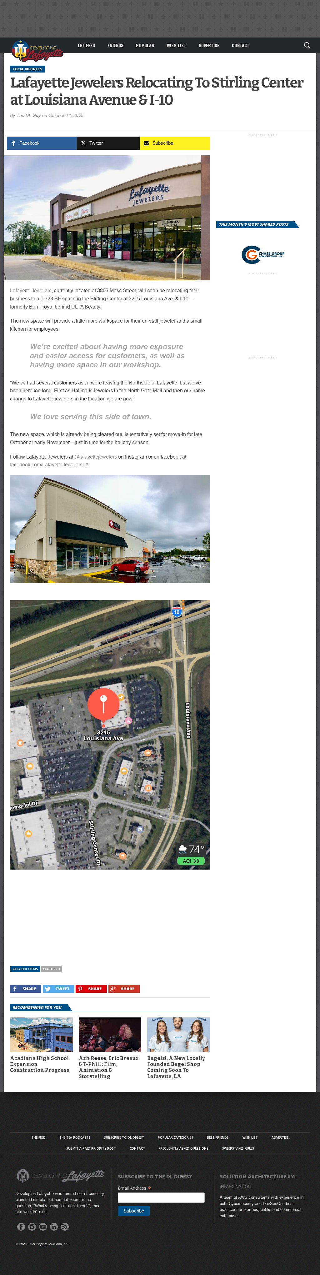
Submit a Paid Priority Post (91, 1148)
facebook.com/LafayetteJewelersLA (49, 464)
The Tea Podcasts (74, 1137)
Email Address (134, 1188)
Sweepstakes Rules (238, 1148)
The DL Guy (29, 115)
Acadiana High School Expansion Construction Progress (39, 1064)
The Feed (86, 45)
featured (51, 969)
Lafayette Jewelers (31, 290)
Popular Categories (175, 1137)
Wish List (176, 45)
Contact (240, 45)
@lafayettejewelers (95, 456)
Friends (115, 45)
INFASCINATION (235, 1186)
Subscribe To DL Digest (124, 1137)
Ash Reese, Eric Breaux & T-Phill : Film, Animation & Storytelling (109, 1067)
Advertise (209, 45)
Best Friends (218, 1137)
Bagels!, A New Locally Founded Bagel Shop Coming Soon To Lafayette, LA (176, 1067)
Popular (145, 45)
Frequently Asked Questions (183, 1148)
